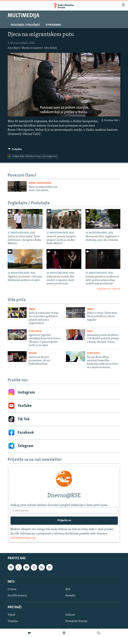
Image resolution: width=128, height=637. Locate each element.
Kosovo (33, 353)
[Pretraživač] (99, 633)
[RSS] (41, 567)
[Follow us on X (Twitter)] (18, 567)
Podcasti (70, 615)
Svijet (90, 331)
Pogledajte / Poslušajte (25, 25)
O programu (53, 25)
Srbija (32, 309)
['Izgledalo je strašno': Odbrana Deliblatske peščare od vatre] (25, 259)
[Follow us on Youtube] (26, 567)
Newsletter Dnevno (76, 621)
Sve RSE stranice (17, 595)
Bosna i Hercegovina (40, 183)
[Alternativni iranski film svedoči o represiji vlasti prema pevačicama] (63, 259)
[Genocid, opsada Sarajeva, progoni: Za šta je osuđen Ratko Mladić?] (63, 219)
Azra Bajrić (14, 48)
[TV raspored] (49, 567)
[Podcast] (64, 633)
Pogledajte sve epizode (108, 289)
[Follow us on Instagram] (34, 567)
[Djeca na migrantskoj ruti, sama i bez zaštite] (17, 186)
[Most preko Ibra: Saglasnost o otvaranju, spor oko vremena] (103, 219)
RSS (68, 589)
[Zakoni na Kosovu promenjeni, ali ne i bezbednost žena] (17, 356)
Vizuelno (13, 621)
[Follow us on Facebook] (11, 567)
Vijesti (11, 615)
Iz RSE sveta (35, 331)
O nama (12, 589)
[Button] (15, 150)
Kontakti (70, 595)
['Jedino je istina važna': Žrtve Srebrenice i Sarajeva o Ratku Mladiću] (25, 219)
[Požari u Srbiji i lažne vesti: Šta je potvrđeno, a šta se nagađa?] (75, 312)
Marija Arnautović (32, 48)
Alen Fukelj (50, 48)
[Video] (29, 633)
